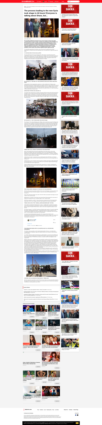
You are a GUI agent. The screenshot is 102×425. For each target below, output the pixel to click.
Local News (57, 409)
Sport (45, 409)
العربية (45, 1)
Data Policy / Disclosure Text (45, 423)
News (53, 409)
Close (77, 423)
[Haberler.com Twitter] (78, 415)
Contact (70, 409)
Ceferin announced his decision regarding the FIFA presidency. (38, 297)
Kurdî (57, 1)
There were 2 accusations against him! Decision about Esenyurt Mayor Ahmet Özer (41, 299)
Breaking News (49, 409)
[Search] (78, 1)
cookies (43, 422)
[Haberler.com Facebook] (76, 415)
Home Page (76, 409)
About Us (66, 409)
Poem (38, 409)
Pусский (51, 1)
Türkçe (62, 1)
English (39, 1)
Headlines (41, 409)
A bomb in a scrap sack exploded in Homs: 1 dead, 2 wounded (38, 289)
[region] (51, 423)
